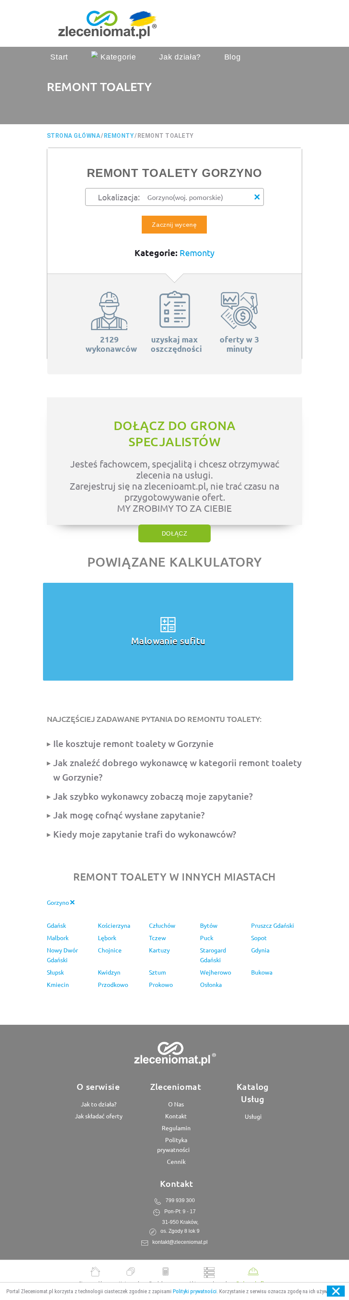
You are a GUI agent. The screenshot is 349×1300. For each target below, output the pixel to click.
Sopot (259, 937)
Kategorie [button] (117, 57)
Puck (206, 937)
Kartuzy (159, 950)
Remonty (197, 252)
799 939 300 (180, 1200)
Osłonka (211, 984)
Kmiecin (58, 984)
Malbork (58, 937)
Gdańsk (56, 925)
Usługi (252, 1116)
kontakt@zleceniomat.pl (180, 1242)
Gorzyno (58, 902)
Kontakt (175, 1116)
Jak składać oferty (98, 1116)
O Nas (175, 1104)
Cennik (176, 1161)
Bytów (208, 925)
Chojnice (110, 950)
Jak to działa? (98, 1104)
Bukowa (261, 972)
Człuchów (162, 925)
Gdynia (260, 950)
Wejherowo (215, 972)
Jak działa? (180, 57)
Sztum (157, 972)
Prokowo (161, 984)
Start (59, 57)
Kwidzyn (109, 972)
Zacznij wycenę (174, 224)
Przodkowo (113, 984)
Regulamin (175, 1128)
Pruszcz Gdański (272, 925)
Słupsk (55, 972)
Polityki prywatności (195, 1291)
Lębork (107, 937)
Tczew (157, 937)
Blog (232, 57)
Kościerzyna (114, 925)
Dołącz (174, 533)
